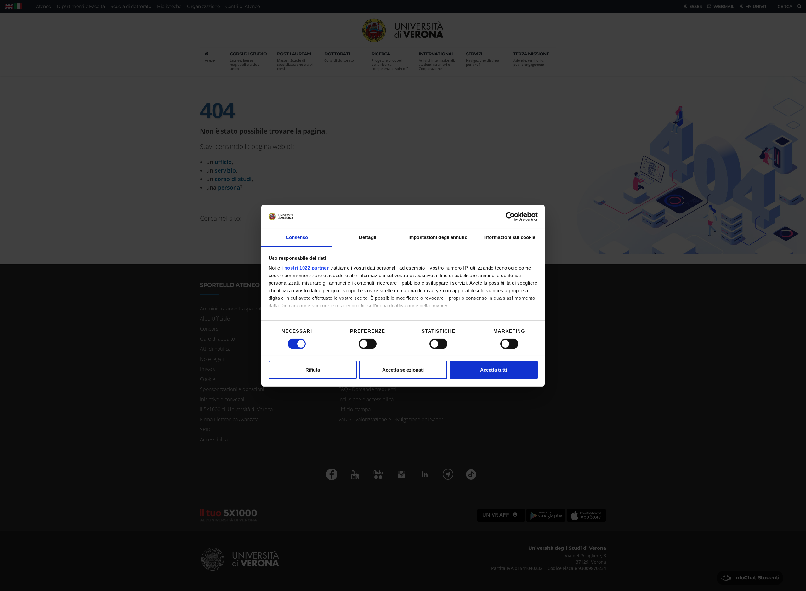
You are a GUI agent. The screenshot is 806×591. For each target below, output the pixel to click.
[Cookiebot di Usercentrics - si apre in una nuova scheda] (510, 216)
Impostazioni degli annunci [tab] (438, 237)
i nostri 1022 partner (305, 267)
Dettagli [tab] (367, 237)
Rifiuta (312, 369)
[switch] (368, 344)
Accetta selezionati (403, 369)
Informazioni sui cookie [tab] (509, 237)
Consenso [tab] (297, 237)
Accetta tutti (493, 369)
